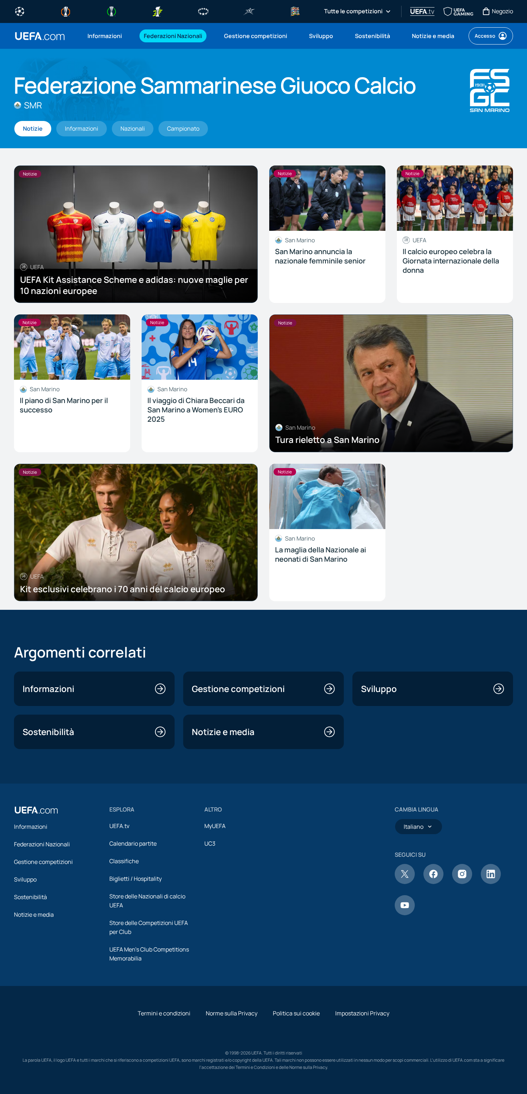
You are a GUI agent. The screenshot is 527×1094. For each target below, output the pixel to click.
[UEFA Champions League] (19, 11)
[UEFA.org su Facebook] (433, 882)
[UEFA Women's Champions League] (203, 11)
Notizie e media (34, 914)
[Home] (36, 810)
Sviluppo (25, 879)
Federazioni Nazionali (42, 844)
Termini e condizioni (164, 1013)
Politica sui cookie (296, 1013)
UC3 (209, 843)
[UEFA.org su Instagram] (462, 882)
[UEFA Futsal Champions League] (249, 11)
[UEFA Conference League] (111, 11)
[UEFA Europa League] (65, 11)
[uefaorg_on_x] (405, 882)
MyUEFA (214, 826)
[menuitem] (106, 36)
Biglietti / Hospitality (135, 879)
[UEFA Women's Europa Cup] (157, 11)
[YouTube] (405, 913)
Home (40, 36)
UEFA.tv (119, 826)
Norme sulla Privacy (231, 1013)
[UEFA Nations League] (295, 11)
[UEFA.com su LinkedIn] (491, 882)
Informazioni (30, 827)
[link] (105, 36)
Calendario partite (133, 843)
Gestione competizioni (43, 862)
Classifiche (124, 861)
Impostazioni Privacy (362, 1013)
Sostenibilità (30, 897)
